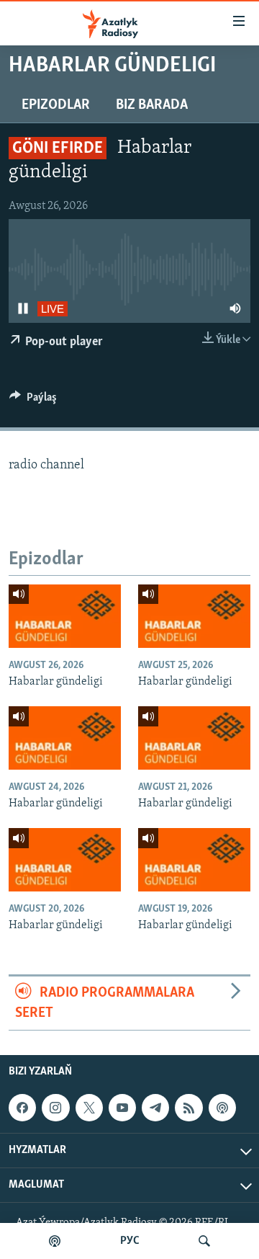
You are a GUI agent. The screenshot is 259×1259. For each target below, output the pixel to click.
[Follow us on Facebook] (22, 1108)
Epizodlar (56, 105)
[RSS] (188, 1108)
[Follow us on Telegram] (155, 1108)
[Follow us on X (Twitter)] (89, 1108)
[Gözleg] (204, 1241)
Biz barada (152, 105)
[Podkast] (54, 1241)
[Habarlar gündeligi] (65, 616)
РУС (130, 1241)
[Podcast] (222, 1108)
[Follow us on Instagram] (55, 1108)
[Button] (33, 400)
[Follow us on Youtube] (122, 1108)
